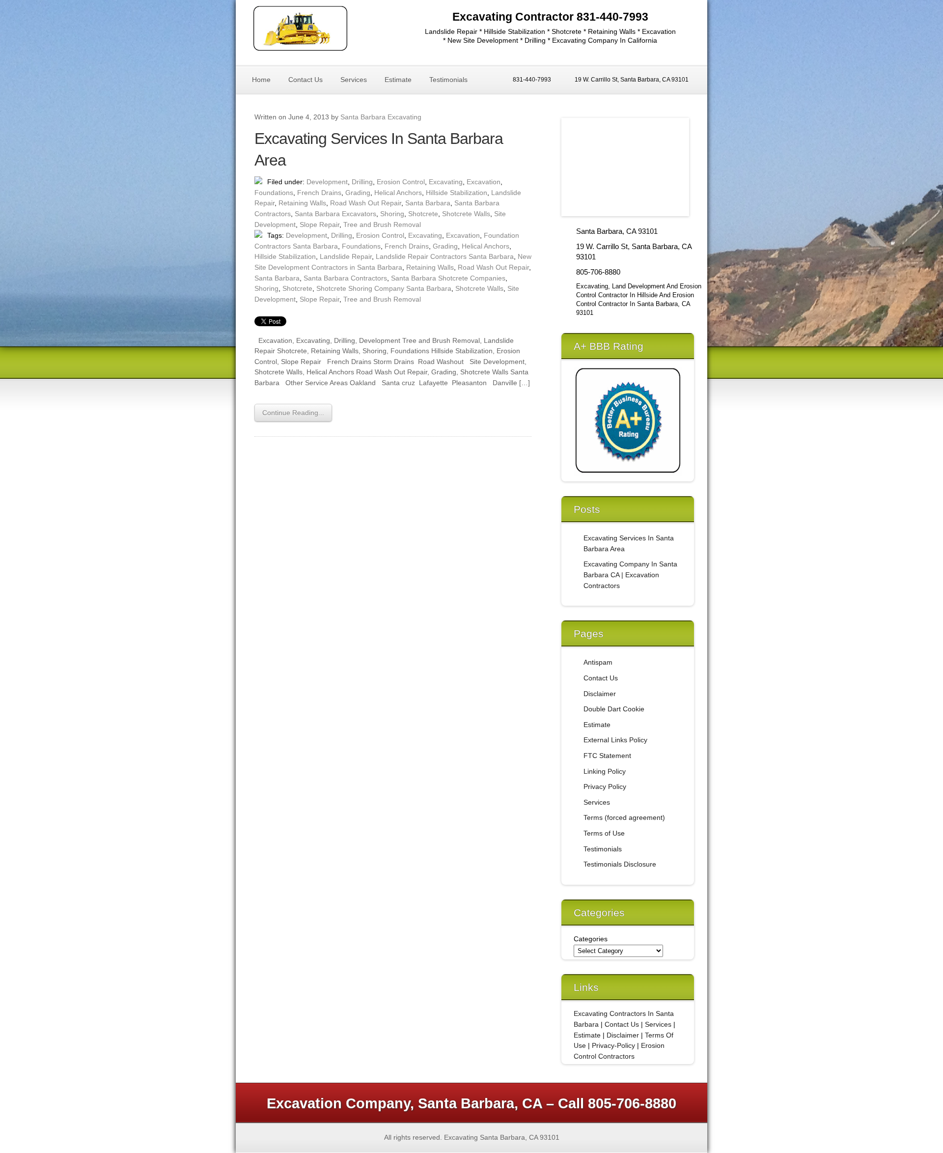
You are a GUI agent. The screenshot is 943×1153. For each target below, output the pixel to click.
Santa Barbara (427, 203)
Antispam (597, 662)
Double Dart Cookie (613, 709)
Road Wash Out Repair (365, 203)
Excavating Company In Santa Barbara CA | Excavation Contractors (630, 574)
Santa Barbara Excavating (380, 117)
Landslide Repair (346, 256)
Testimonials (448, 80)
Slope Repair (319, 224)
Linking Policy (604, 771)
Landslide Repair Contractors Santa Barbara (445, 256)
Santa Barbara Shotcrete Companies (448, 278)
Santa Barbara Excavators (335, 214)
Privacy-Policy (613, 1045)
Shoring (392, 214)
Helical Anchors (398, 193)
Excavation (483, 182)
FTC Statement (607, 755)
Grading (357, 193)
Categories (591, 939)
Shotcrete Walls (466, 214)
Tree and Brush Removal (382, 224)
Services (353, 80)
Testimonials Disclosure (619, 864)
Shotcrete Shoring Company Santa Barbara (383, 288)
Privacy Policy (604, 786)
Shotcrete (423, 214)
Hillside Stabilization (456, 193)
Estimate (398, 80)
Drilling (362, 182)
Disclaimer (599, 694)
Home (261, 80)
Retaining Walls (302, 203)
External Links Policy (615, 740)
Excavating (446, 182)
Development (327, 182)
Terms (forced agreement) (624, 817)
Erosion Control (401, 182)
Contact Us (305, 80)
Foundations (273, 193)
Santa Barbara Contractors (345, 278)
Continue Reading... (293, 413)
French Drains (319, 193)
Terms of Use (604, 833)
